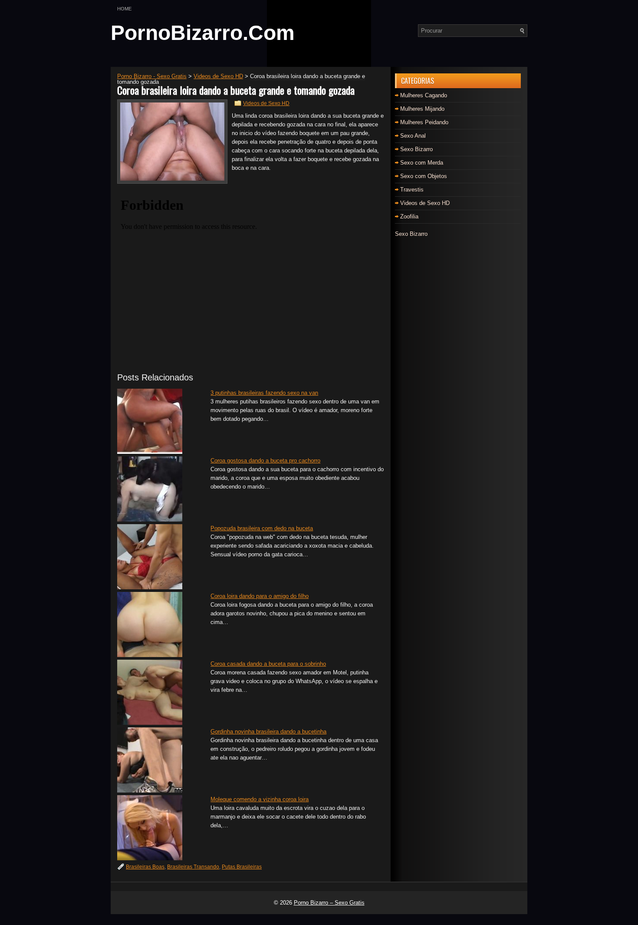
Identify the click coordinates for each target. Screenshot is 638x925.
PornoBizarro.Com (203, 32)
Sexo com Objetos (423, 176)
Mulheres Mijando (422, 109)
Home (124, 8)
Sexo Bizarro (416, 149)
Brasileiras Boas (145, 867)
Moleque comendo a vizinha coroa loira (259, 799)
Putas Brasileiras (242, 867)
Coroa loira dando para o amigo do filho (259, 596)
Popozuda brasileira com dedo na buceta (261, 528)
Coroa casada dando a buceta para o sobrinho (268, 664)
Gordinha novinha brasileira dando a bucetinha (268, 731)
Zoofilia (409, 216)
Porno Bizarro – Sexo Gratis (329, 902)
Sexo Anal (413, 135)
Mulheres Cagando (423, 95)
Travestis (412, 189)
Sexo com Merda (421, 162)
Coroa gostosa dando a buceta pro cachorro (265, 460)
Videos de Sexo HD (266, 103)
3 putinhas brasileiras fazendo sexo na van (264, 393)
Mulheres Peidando (424, 122)
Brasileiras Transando (193, 867)
